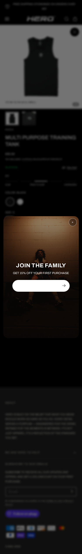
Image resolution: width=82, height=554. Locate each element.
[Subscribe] (64, 285)
